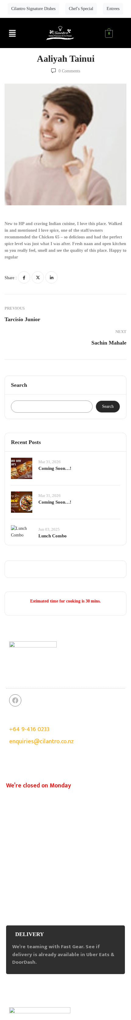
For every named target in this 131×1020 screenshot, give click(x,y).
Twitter (38, 277)
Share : (11, 278)
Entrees (113, 8)
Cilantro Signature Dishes (33, 8)
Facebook (24, 277)
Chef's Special (81, 8)
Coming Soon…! (54, 468)
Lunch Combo (52, 535)
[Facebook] (15, 700)
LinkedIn (51, 277)
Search (19, 385)
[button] (12, 33)
